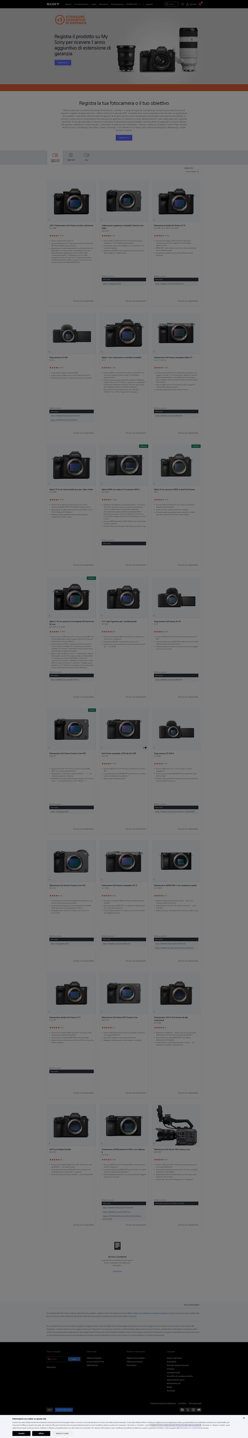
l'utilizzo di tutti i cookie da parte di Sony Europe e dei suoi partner (175, 1425)
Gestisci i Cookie (62, 1433)
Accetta (21, 1433)
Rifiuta (41, 1433)
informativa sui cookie (188, 1428)
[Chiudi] (244, 1418)
